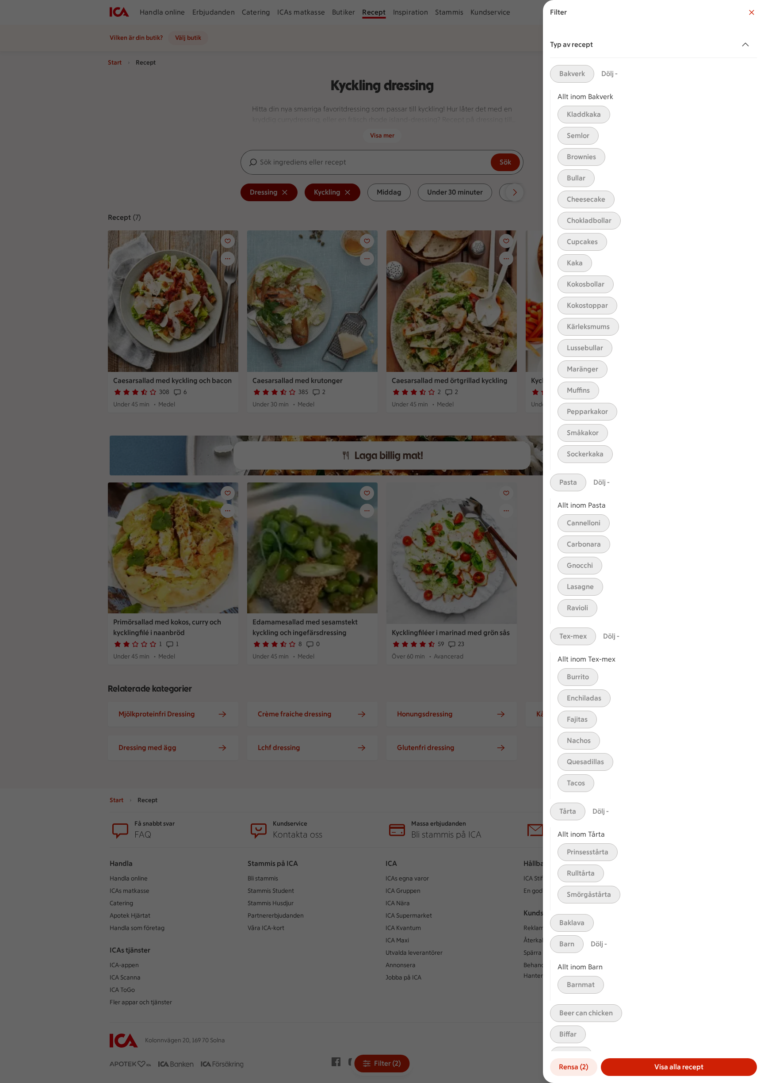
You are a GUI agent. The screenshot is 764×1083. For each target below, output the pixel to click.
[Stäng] (751, 12)
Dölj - (609, 73)
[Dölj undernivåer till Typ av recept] (747, 44)
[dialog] (653, 541)
